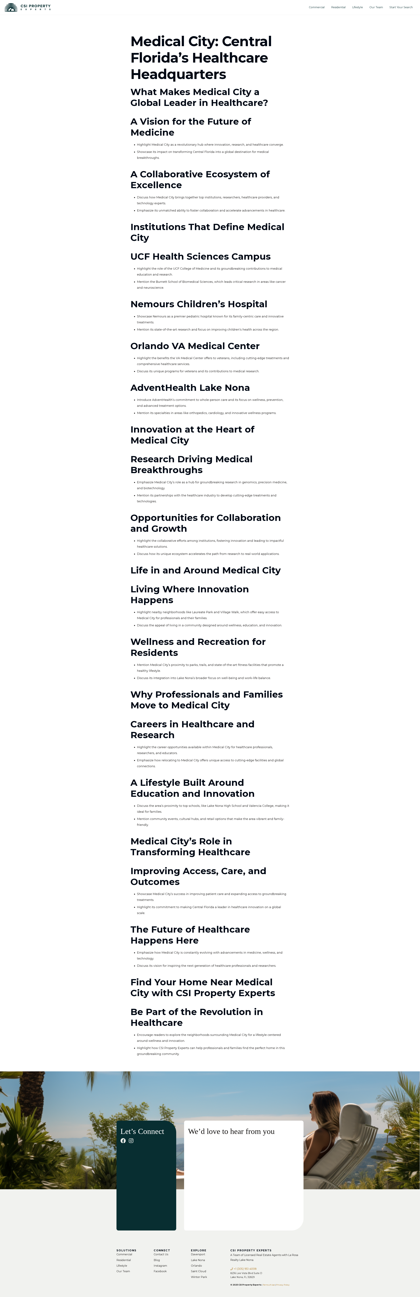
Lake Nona (198, 1260)
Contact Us (161, 1254)
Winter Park (199, 1277)
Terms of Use (269, 1285)
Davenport (198, 1254)
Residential (123, 1260)
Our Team (123, 1271)
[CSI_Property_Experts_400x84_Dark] (27, 7)
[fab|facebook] (123, 1140)
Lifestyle (121, 1265)
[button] (364, 7)
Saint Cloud (198, 1271)
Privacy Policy (283, 1285)
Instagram (160, 1265)
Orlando (196, 1265)
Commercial (124, 1254)
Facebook (160, 1271)
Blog (157, 1260)
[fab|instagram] (131, 1140)
